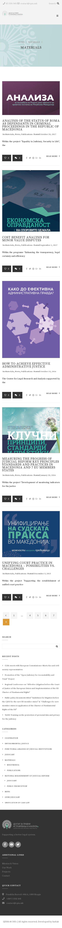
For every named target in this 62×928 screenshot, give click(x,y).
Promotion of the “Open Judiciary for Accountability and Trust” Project (28, 677)
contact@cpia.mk (28, 3)
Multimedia (13, 765)
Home (21, 42)
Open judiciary (12, 797)
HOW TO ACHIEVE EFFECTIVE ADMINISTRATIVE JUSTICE (26, 365)
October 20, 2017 (48, 134)
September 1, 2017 (49, 245)
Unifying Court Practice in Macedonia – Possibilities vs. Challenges (28, 566)
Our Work (7, 867)
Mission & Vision (10, 863)
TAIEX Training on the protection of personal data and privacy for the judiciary (31, 717)
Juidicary (9, 755)
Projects (6, 871)
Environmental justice (17, 744)
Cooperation (11, 738)
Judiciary (12, 781)
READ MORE (52, 156)
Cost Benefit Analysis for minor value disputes (25, 238)
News (17, 134)
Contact (6, 876)
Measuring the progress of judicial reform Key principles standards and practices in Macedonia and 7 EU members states (30, 464)
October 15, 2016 (48, 371)
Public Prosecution (17, 786)
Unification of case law (17, 803)
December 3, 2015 (42, 573)
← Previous (6, 615)
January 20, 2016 (48, 475)
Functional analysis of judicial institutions (28, 749)
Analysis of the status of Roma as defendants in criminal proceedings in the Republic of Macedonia (31, 125)
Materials (34, 42)
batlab (55, 921)
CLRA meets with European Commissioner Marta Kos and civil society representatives (30, 668)
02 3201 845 (11, 3)
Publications (27, 134)
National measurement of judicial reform (27, 776)
